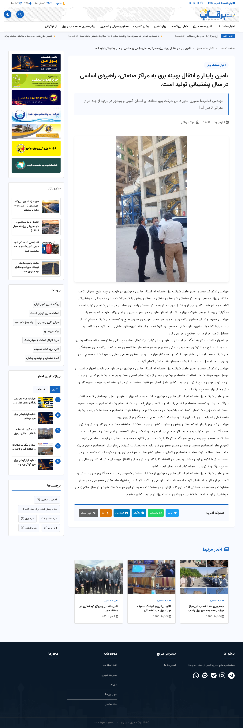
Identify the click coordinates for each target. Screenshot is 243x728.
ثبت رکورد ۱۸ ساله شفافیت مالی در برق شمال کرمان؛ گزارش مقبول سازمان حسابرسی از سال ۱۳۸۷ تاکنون (25, 431)
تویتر (170, 513)
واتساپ (154, 513)
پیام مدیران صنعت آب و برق (78, 26)
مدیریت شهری (109, 675)
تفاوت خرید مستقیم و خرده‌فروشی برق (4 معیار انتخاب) (26, 226)
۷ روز (55, 389)
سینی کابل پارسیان (48, 322)
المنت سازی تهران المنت (44, 313)
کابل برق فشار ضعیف (46, 349)
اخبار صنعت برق (202, 26)
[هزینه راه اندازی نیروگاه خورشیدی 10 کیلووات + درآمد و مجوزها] (50, 206)
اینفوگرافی (51, 26)
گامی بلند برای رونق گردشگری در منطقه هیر (99, 608)
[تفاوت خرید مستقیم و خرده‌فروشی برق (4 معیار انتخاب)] (50, 227)
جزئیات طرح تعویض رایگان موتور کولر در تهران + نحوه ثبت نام (24, 401)
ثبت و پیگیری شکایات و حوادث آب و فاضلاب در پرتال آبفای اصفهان (24, 447)
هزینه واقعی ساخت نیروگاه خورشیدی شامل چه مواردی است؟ (27, 267)
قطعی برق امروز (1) (47, 500)
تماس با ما (170, 665)
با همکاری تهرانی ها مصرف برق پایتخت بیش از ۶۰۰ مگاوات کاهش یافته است (132, 36)
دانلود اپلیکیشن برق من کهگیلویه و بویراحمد (25, 462)
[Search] (20, 14)
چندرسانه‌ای (111, 704)
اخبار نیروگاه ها (180, 26)
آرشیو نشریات (141, 26)
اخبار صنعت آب (226, 26)
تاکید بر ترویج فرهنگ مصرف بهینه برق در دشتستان (154, 608)
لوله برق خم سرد (24, 322)
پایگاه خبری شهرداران (46, 304)
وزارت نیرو (160, 26)
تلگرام (136, 513)
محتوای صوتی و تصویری (114, 26)
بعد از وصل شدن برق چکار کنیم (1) (39, 509)
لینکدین (119, 513)
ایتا (103, 513)
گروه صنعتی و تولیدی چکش (42, 358)
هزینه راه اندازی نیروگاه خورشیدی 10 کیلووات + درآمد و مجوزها (26, 205)
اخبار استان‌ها (110, 665)
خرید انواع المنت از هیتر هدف (41, 340)
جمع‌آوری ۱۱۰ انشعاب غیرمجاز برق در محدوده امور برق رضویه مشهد (206, 608)
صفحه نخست (227, 48)
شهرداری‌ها (111, 694)
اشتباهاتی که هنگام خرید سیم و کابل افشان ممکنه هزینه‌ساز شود (26, 247)
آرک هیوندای (51, 331)
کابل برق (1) (50, 528)
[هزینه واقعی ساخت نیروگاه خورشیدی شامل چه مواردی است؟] (50, 268)
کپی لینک (86, 513)
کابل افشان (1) (29, 528)
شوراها (113, 685)
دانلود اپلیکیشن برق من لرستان (25, 416)
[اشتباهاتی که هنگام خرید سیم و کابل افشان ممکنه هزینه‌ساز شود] (50, 247)
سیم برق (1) (27, 519)
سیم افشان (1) (49, 519)
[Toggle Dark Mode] (7, 14)
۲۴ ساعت (41, 389)
